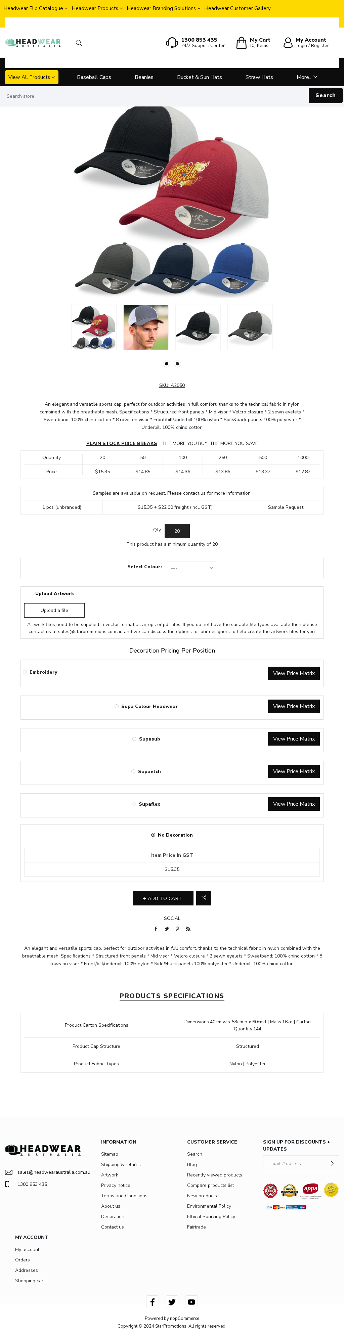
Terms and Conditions (124, 1196)
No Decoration (175, 835)
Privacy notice (115, 1185)
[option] (94, 327)
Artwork (109, 1175)
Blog (192, 1164)
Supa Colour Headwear (149, 706)
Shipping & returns (121, 1164)
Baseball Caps (94, 77)
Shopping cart (30, 1281)
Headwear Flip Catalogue (33, 8)
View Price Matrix (294, 673)
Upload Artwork (54, 593)
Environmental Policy (209, 1206)
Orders (22, 1260)
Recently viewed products (214, 1175)
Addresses (26, 1270)
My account (27, 1249)
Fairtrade (196, 1227)
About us (110, 1206)
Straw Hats (259, 77)
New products (202, 1196)
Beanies (144, 77)
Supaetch (149, 771)
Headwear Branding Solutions (161, 8)
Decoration (112, 1216)
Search (325, 95)
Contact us (112, 1227)
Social (172, 918)
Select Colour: (144, 567)
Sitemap (109, 1154)
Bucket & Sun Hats (199, 77)
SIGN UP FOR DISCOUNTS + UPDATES (296, 1145)
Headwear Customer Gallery (237, 8)
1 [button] (166, 363)
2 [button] (177, 363)
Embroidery (43, 672)
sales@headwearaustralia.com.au (49, 1172)
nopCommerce (184, 1319)
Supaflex (149, 804)
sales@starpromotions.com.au (90, 631)
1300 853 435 (32, 1184)
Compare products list (210, 1185)
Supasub (149, 739)
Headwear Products (95, 8)
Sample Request (285, 507)
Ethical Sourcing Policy (211, 1216)
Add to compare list (203, 898)
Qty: (157, 530)
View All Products (29, 77)
